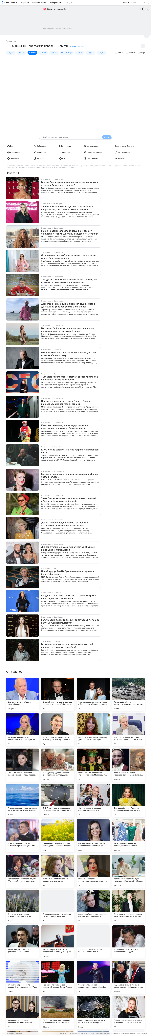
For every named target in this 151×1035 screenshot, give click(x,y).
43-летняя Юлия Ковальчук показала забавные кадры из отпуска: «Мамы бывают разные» (67, 208)
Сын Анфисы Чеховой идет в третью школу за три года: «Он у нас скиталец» (68, 256)
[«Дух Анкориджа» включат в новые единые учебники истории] (128, 977)
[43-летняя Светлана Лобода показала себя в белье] (93, 942)
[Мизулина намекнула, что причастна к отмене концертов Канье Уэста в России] (22, 729)
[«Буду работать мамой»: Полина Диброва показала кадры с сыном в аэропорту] (93, 729)
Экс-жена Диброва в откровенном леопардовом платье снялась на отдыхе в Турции (67, 329)
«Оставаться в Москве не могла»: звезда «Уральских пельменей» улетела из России (69, 378)
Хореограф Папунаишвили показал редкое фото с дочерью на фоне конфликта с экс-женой (68, 305)
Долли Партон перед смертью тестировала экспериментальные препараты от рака (64, 524)
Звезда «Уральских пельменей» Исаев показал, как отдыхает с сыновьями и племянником (69, 281)
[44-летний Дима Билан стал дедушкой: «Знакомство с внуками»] (22, 942)
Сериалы (132, 53)
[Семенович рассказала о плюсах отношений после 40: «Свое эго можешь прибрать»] (128, 1012)
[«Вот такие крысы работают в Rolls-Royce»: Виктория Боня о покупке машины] (57, 729)
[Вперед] (147, 9)
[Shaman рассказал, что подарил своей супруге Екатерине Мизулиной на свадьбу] (57, 906)
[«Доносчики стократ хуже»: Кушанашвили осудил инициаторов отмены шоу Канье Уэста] (128, 942)
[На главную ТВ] (7, 2)
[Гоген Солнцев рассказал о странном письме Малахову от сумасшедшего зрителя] (93, 765)
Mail (3, 1033)
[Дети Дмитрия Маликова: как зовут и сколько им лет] (57, 871)
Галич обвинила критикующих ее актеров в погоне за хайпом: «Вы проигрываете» (70, 621)
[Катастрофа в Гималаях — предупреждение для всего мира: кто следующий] (128, 694)
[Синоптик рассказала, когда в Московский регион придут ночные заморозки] (93, 1012)
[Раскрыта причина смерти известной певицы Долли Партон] (57, 977)
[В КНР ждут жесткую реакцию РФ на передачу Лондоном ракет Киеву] (57, 800)
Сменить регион (77, 46)
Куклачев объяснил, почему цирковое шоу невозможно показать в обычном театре (64, 427)
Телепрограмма (11, 41)
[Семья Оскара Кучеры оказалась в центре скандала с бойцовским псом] (57, 694)
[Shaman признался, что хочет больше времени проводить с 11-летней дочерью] (128, 729)
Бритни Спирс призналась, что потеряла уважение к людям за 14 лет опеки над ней (69, 183)
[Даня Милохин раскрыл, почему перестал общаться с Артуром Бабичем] (128, 906)
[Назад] (142, 9)
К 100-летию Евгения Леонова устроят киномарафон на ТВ (70, 451)
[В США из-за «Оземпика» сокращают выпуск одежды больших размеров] (128, 835)
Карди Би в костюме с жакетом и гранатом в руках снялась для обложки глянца (68, 597)
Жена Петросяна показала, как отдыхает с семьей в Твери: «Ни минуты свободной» (68, 500)
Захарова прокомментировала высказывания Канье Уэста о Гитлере (69, 475)
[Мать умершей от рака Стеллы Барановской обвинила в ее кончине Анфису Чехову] (93, 835)
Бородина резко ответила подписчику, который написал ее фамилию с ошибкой (67, 645)
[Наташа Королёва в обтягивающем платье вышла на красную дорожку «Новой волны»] (93, 871)
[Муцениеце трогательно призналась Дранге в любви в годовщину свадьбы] (22, 1012)
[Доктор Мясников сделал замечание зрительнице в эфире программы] (22, 835)
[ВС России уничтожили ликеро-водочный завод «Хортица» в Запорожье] (57, 1012)
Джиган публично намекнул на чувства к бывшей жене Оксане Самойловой (68, 548)
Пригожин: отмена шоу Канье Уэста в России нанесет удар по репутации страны (65, 402)
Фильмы (121, 53)
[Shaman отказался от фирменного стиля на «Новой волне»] (93, 977)
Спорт (142, 53)
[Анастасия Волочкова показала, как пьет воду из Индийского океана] (93, 906)
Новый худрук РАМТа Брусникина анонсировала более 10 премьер (67, 572)
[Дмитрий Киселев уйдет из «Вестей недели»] (22, 694)
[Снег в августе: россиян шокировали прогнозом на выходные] (22, 906)
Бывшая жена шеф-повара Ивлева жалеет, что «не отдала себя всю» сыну (69, 354)
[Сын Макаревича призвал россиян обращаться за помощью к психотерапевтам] (93, 800)
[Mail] (3, 2)
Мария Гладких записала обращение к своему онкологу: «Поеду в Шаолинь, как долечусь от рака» (69, 232)
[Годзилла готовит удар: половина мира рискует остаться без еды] (22, 800)
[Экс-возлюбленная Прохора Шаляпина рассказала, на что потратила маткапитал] (128, 800)
